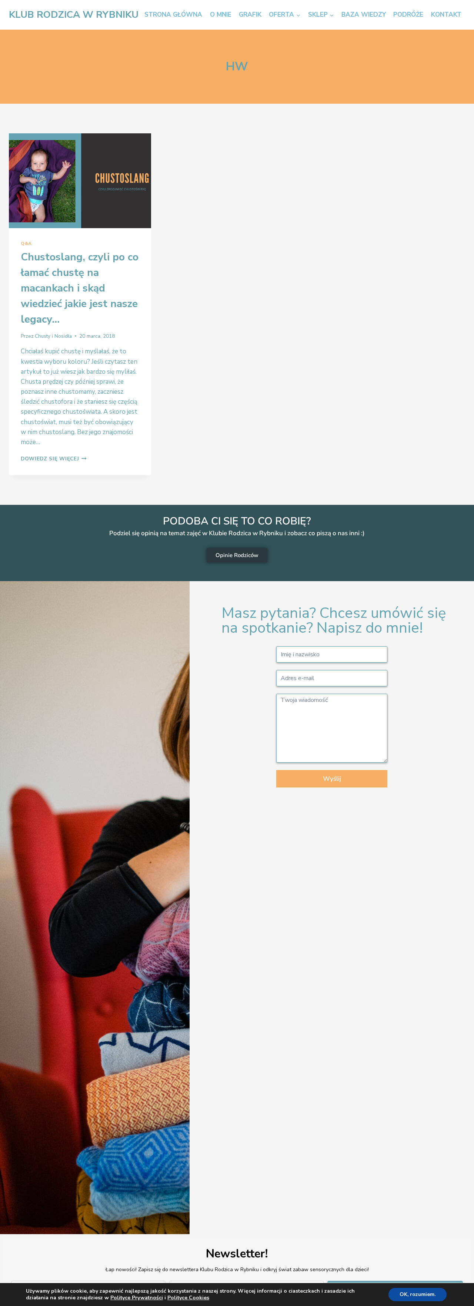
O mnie (220, 14)
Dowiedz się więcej (54, 458)
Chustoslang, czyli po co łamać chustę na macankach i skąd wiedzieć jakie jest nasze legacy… (79, 288)
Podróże (408, 14)
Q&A (26, 243)
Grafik (250, 14)
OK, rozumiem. (417, 1294)
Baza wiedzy (363, 14)
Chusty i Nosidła (53, 336)
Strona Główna (173, 14)
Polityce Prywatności (136, 1297)
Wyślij (332, 778)
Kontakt (446, 14)
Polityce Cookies (188, 1297)
